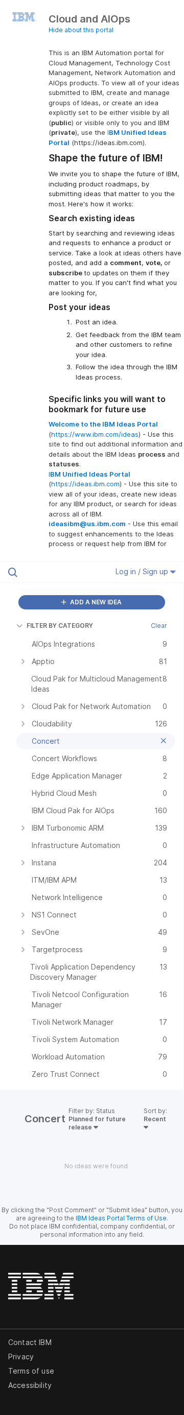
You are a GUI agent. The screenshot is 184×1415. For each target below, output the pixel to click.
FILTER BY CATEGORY (60, 625)
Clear (159, 625)
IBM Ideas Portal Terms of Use (121, 1218)
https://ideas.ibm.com (85, 484)
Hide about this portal (81, 30)
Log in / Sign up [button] (143, 571)
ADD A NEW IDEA (95, 602)
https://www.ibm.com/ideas (95, 434)
